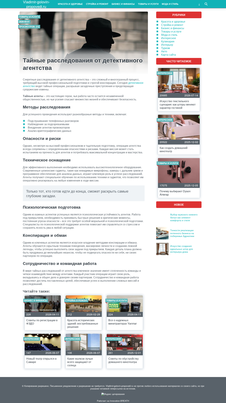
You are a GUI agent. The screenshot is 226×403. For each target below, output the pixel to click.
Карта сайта (168, 54)
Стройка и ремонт (97, 3)
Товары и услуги (148, 3)
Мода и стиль (170, 3)
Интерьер (167, 45)
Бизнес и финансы (123, 3)
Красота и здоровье (70, 3)
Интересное (168, 38)
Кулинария (167, 41)
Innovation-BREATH (119, 400)
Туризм (165, 48)
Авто (164, 51)
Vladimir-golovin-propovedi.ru (36, 4)
